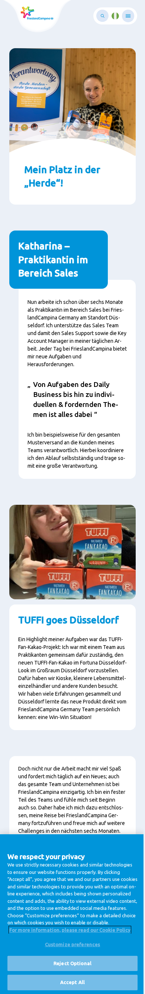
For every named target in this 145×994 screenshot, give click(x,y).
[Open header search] (102, 16)
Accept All (72, 982)
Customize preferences (72, 944)
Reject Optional (72, 963)
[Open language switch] (115, 16)
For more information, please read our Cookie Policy (69, 929)
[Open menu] (128, 16)
